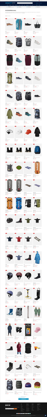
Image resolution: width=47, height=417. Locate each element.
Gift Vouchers (27, 409)
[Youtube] (8, 405)
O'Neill (32, 408)
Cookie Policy (22, 408)
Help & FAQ (33, 0)
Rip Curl (32, 409)
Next (9, 400)
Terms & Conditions (23, 409)
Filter (8, 15)
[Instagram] (7, 405)
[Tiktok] (9, 405)
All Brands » (33, 410)
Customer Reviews (39, 409)
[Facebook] (5, 405)
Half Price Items (27, 408)
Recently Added (27, 410)
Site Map (22, 410)
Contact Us (38, 408)
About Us (38, 407)
